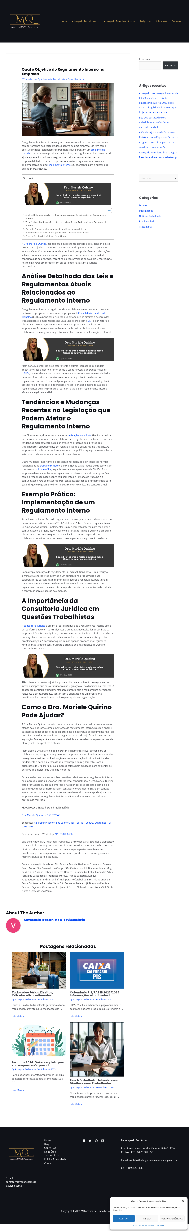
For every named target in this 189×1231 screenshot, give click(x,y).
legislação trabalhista (80, 435)
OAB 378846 (53, 815)
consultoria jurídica (34, 625)
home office (44, 469)
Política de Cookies (139, 1225)
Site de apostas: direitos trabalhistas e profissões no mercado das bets (154, 122)
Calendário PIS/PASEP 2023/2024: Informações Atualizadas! (95, 993)
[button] (183, 1201)
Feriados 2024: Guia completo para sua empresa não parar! (38, 1063)
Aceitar (123, 1218)
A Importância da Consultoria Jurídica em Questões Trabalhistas (57, 232)
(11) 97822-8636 (63, 834)
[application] (97, 21)
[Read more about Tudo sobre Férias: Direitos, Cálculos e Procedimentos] (39, 970)
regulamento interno (59, 164)
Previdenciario (147, 221)
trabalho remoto (49, 465)
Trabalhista (29, 79)
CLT (90, 320)
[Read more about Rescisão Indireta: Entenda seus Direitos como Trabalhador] (97, 1049)
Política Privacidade (156, 1225)
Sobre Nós (50, 1148)
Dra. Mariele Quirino (35, 243)
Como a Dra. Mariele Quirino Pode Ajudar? (46, 236)
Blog (46, 1144)
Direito (143, 205)
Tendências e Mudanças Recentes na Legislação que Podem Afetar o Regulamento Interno (66, 224)
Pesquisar (144, 59)
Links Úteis (50, 1151)
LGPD (25, 373)
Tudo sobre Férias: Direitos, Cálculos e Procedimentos (32, 993)
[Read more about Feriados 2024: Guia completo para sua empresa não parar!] (39, 1040)
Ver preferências (172, 1218)
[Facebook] (84, 1140)
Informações (146, 210)
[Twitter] (90, 1140)
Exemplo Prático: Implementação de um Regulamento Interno (56, 229)
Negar (147, 1218)
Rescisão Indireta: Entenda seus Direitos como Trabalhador (94, 1081)
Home (47, 1140)
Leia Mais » (18, 1016)
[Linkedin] (102, 1140)
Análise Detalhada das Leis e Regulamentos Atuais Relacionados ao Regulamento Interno (66, 217)
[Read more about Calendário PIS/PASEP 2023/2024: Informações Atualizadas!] (97, 970)
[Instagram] (96, 1140)
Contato (48, 1163)
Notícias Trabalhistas (150, 216)
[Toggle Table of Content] (107, 210)
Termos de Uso (52, 1155)
